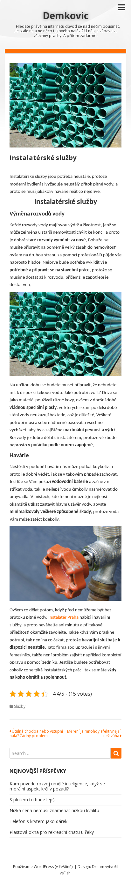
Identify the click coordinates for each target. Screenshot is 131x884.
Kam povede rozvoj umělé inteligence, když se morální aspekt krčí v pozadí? (57, 786)
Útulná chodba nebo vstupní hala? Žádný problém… (36, 733)
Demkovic (66, 15)
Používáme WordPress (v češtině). (43, 866)
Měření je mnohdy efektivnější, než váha (94, 733)
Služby (19, 706)
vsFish (65, 873)
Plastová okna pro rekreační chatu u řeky (52, 832)
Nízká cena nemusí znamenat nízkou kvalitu (54, 810)
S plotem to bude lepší (33, 800)
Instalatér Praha (63, 617)
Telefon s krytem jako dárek (38, 821)
